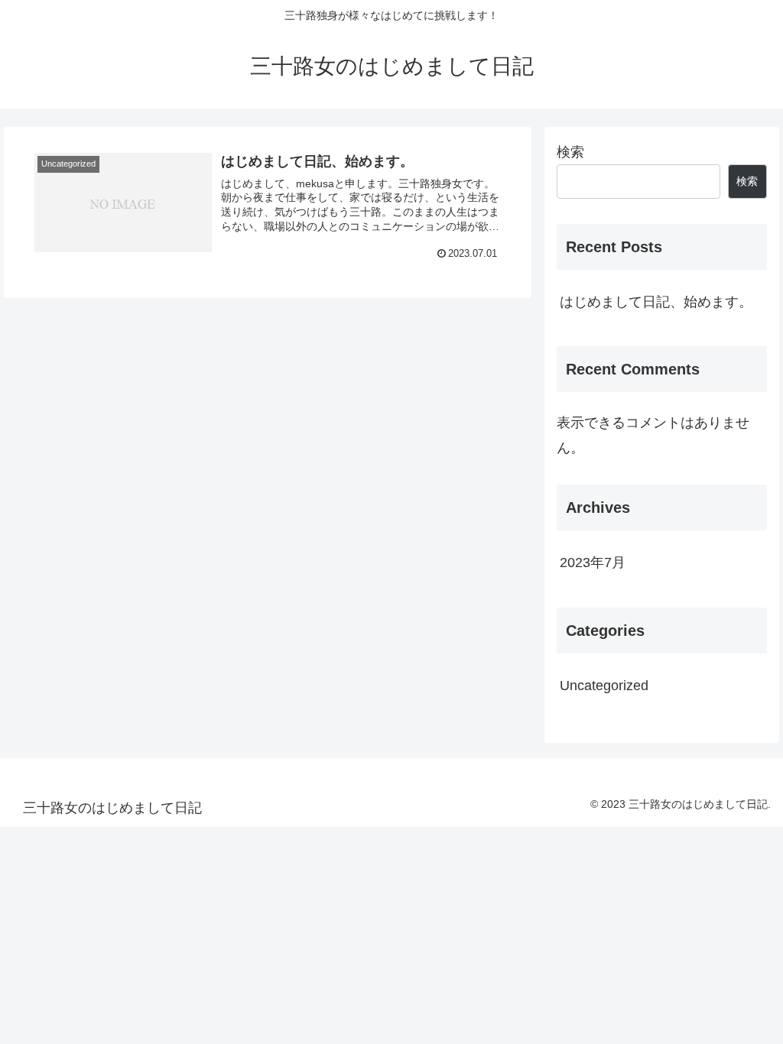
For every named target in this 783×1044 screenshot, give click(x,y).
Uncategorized (604, 685)
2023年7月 (592, 562)
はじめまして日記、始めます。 (656, 302)
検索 (570, 152)
